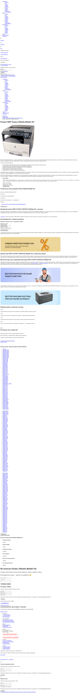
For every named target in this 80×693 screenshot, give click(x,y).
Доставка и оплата (6, 643)
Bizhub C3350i (5, 407)
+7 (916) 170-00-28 (4, 52)
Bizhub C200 (5, 508)
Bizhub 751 (5, 416)
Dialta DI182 (5, 381)
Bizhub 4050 (5, 398)
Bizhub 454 (5, 445)
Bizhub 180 (5, 515)
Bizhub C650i (5, 425)
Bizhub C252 (5, 488)
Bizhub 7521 (5, 392)
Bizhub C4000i (5, 402)
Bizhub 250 (5, 491)
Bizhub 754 (5, 415)
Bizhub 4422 (5, 396)
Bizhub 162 (5, 519)
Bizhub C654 (5, 421)
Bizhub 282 (5, 483)
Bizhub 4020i (5, 401)
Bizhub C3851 (5, 403)
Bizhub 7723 (5, 385)
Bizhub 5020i (5, 393)
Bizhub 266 (5, 485)
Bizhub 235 (5, 494)
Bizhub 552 (5, 435)
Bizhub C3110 (5, 414)
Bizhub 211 (5, 505)
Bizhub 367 (5, 457)
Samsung (7, 6)
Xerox (6, 7)
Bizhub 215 (5, 504)
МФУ (4, 13)
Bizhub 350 (5, 375)
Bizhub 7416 (5, 367)
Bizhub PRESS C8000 (7, 383)
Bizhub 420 (5, 453)
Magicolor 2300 (6, 355)
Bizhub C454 (5, 444)
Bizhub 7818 (5, 384)
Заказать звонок (4, 206)
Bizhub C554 (5, 433)
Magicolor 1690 (6, 356)
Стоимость (2, 216)
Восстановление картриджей (8, 621)
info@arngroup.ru (3, 58)
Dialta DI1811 (5, 377)
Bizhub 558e (5, 432)
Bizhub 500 (5, 440)
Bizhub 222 (5, 502)
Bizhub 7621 (5, 391)
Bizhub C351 (5, 468)
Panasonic (7, 10)
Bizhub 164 (5, 517)
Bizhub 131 (5, 522)
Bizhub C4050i (5, 399)
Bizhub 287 (5, 479)
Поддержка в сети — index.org (6, 659)
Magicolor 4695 (6, 349)
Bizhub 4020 (5, 400)
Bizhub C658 (5, 419)
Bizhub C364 (5, 458)
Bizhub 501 (5, 439)
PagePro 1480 (5, 359)
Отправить (3, 675)
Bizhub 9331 (5, 362)
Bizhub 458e (5, 443)
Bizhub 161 (5, 520)
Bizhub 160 (5, 521)
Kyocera (6, 2)
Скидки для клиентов (7, 640)
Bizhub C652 (5, 424)
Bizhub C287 (5, 478)
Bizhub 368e (5, 455)
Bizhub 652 (5, 423)
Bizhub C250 (5, 489)
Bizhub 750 (5, 417)
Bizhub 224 (5, 500)
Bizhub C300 (5, 477)
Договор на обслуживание (8, 641)
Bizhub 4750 (5, 395)
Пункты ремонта (6, 648)
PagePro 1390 (5, 360)
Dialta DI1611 (5, 378)
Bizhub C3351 (5, 406)
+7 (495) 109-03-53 (4, 54)
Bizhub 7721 (5, 386)
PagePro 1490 (5, 358)
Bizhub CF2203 (6, 374)
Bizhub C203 (5, 507)
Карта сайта (2, 654)
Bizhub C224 (5, 499)
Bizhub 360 (5, 464)
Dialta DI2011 (5, 376)
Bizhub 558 (5, 429)
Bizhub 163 (5, 518)
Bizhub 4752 (5, 394)
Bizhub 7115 (5, 373)
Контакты (5, 36)
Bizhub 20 (5, 531)
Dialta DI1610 (5, 379)
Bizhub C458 (5, 442)
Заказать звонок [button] (3, 77)
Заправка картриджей (7, 627)
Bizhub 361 (5, 462)
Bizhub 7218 (5, 369)
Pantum (6, 8)
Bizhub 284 (5, 481)
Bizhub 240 (5, 492)
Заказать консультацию (5, 535)
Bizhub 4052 (5, 397)
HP (5, 3)
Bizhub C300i (5, 476)
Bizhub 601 (5, 427)
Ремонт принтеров (6, 624)
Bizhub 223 (5, 501)
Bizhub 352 (5, 467)
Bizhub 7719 (5, 387)
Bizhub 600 (5, 428)
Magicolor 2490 (6, 352)
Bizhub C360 (5, 465)
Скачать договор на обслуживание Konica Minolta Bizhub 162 (13, 204)
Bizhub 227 (5, 496)
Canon (6, 4)
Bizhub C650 (5, 426)
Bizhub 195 (5, 509)
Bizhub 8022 (5, 365)
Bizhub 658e (5, 420)
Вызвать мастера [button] (3, 611)
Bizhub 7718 (5, 388)
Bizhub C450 (5, 448)
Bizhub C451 (5, 447)
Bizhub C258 (5, 486)
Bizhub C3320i (5, 410)
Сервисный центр (6, 646)
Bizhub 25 (5, 529)
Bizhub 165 (5, 516)
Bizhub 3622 (5, 405)
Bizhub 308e (5, 472)
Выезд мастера (6, 35)
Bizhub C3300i (5, 413)
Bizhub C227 (5, 495)
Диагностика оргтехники (8, 619)
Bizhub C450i (5, 449)
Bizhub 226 (5, 497)
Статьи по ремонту (6, 647)
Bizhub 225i (5, 498)
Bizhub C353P (5, 466)
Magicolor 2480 (6, 353)
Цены (4, 34)
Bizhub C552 (5, 436)
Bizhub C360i (5, 463)
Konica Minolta (8, 11)
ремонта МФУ (35, 263)
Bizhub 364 (5, 459)
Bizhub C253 (5, 487)
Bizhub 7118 (5, 372)
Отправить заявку (5, 584)
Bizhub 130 (5, 523)
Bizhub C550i (5, 437)
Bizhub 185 (5, 511)
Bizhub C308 (5, 474)
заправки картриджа (44, 263)
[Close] (1, 661)
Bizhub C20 (5, 530)
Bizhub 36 (5, 526)
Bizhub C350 (5, 469)
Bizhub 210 (5, 506)
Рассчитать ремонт (4, 230)
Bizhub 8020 (5, 366)
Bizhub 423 (5, 450)
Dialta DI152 (5, 382)
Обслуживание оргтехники (8, 620)
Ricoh (6, 9)
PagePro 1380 (5, 361)
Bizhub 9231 (5, 363)
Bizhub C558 (5, 430)
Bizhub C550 (5, 438)
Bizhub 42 (5, 525)
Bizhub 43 (5, 524)
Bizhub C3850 (5, 404)
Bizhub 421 (5, 452)
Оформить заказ (6, 186)
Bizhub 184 (5, 512)
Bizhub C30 (5, 527)
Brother (6, 5)
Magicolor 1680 (6, 357)
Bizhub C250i (5, 490)
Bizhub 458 (5, 441)
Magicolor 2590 (6, 351)
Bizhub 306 (5, 475)
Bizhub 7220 (5, 368)
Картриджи (5, 24)
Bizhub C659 (5, 418)
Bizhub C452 (5, 446)
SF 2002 (4, 348)
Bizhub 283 (5, 482)
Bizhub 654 (5, 422)
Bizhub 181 (5, 514)
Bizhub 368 (5, 454)
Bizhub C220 (5, 503)
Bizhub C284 (5, 480)
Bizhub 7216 (5, 371)
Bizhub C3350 (5, 408)
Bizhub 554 (5, 434)
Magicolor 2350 (6, 354)
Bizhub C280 (5, 484)
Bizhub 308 (5, 470)
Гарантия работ (6, 642)
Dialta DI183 (5, 380)
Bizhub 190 (5, 510)
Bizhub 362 (5, 461)
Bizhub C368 (5, 456)
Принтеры (5, 1)
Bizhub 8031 (5, 364)
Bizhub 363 (5, 460)
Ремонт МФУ (5, 626)
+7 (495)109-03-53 (4, 603)
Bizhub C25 (5, 528)
